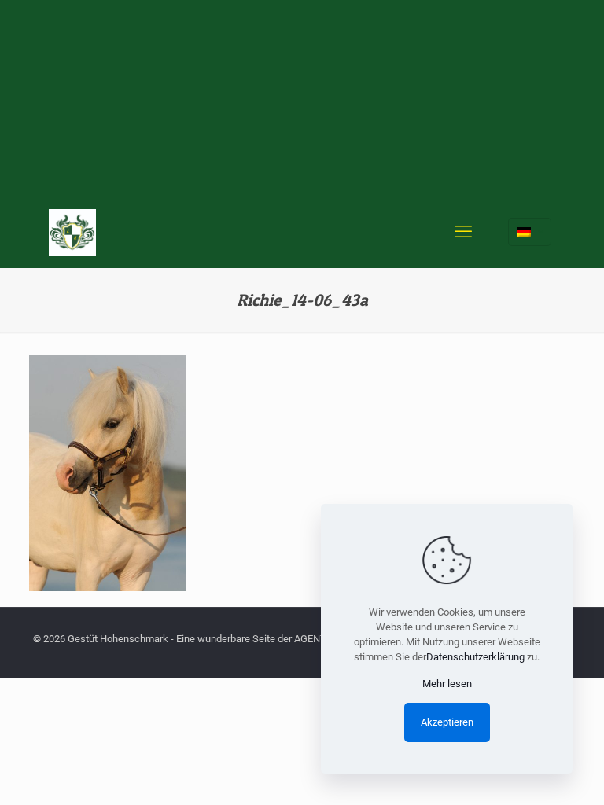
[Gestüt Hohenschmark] (72, 232)
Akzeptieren (447, 722)
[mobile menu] (463, 232)
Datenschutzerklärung (475, 657)
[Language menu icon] (529, 232)
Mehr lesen (447, 683)
